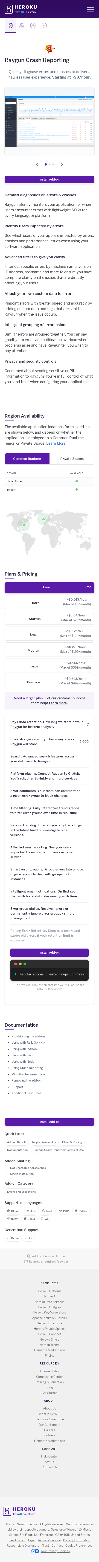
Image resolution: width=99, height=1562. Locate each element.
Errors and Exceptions (21, 1191)
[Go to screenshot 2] (49, 164)
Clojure (15, 1211)
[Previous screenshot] (37, 164)
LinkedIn (59, 1488)
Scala (31, 1218)
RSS (39, 1488)
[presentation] (49, 587)
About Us (49, 1408)
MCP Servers (32, 25)
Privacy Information (76, 1540)
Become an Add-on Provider (48, 1262)
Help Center (49, 1456)
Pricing (49, 1355)
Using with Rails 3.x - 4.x (28, 1043)
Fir (30, 1238)
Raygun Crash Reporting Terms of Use (59, 1150)
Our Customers (49, 1424)
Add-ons (10, 25)
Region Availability (44, 1142)
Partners (49, 1435)
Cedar (15, 1238)
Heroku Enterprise (49, 1323)
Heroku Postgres (49, 1307)
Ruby (14, 1218)
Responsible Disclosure (23, 1545)
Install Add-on (49, 179)
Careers (49, 1430)
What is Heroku (49, 1414)
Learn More (56, 443)
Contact (57, 1545)
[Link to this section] (48, 416)
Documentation (17, 1150)
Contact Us (49, 1467)
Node (49, 1211)
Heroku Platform (49, 1291)
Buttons (44, 25)
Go (47, 1218)
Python (83, 1211)
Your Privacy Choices (55, 1551)
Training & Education (49, 1382)
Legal (31, 1540)
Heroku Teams (50, 1345)
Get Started (50, 1393)
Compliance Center (49, 1376)
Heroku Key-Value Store (49, 1312)
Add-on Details (16, 1142)
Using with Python (24, 1049)
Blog (50, 1387)
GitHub (52, 1488)
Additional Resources (26, 1093)
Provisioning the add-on (28, 1036)
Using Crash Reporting (27, 1068)
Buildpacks (21, 25)
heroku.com (17, 1540)
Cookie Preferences (78, 1545)
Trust (45, 1545)
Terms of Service (49, 1540)
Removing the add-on (27, 1080)
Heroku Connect (49, 1334)
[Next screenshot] (61, 164)
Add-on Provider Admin (48, 1256)
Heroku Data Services (49, 1302)
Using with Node (23, 1062)
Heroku (21, 9)
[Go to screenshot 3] (53, 164)
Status (49, 1462)
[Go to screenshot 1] (46, 164)
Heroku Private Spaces (49, 1328)
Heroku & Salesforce (49, 1419)
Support (17, 1087)
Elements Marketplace (49, 1350)
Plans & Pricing (72, 1142)
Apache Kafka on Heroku (49, 1318)
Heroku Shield (49, 1339)
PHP (66, 1211)
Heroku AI (50, 1296)
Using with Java (22, 1055)
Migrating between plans (28, 1074)
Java (33, 1211)
